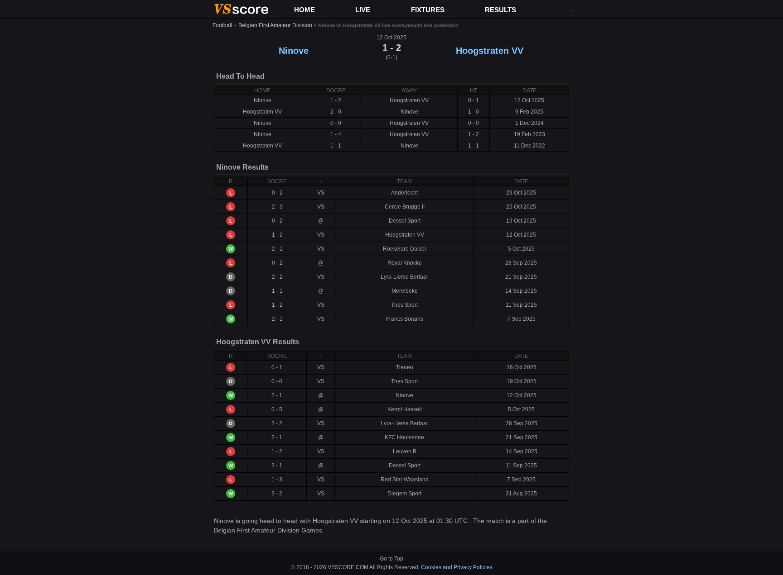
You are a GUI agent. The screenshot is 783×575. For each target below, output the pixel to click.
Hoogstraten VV (489, 51)
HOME (304, 10)
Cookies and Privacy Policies (457, 567)
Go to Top (391, 559)
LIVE (362, 10)
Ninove (294, 51)
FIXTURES (428, 10)
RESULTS (500, 10)
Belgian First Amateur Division (275, 25)
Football (222, 25)
